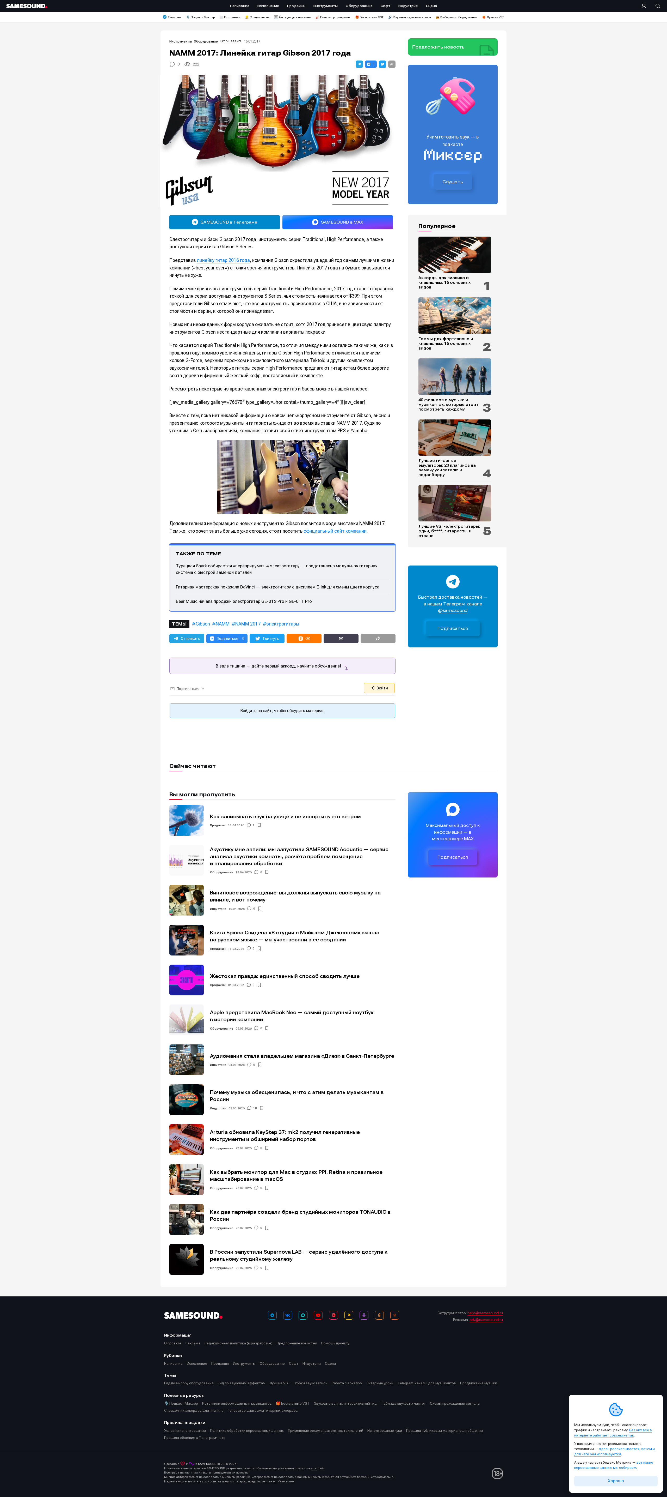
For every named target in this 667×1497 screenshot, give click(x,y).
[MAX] (303, 1315)
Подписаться (452, 628)
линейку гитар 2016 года (223, 260)
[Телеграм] (272, 1315)
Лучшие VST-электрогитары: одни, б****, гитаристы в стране (449, 531)
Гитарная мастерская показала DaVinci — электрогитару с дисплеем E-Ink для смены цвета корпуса (277, 587)
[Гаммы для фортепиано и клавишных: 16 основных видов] (454, 315)
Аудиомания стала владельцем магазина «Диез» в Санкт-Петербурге (302, 1056)
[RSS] (394, 1315)
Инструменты (180, 41)
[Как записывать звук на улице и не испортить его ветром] (186, 820)
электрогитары (282, 624)
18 (255, 1108)
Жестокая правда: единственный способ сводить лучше (285, 976)
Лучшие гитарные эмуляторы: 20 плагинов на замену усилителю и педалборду (447, 467)
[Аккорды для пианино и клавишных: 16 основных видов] (454, 255)
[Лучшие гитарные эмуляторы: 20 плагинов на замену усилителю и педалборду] (454, 437)
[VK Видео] (333, 1315)
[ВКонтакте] (287, 1315)
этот (314, 1468)
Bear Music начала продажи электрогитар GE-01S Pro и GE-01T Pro (244, 601)
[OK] (379, 1315)
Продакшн (218, 825)
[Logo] (26, 6)
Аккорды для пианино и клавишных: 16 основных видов (444, 282)
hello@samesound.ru (485, 1313)
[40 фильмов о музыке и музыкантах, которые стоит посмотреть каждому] (454, 376)
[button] (359, 64)
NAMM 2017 (248, 624)
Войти (381, 688)
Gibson (203, 624)
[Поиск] (655, 6)
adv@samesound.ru (486, 1320)
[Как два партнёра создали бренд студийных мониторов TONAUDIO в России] (186, 1219)
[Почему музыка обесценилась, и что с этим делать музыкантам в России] (186, 1099)
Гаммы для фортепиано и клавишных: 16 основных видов (445, 343)
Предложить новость (438, 47)
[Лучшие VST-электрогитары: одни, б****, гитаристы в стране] (454, 503)
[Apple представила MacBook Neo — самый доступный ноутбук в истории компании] (186, 1020)
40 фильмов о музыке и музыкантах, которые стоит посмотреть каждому (448, 405)
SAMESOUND (207, 1464)
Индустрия (218, 909)
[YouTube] (318, 1315)
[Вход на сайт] (645, 6)
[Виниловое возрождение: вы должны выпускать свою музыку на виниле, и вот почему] (186, 900)
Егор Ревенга (231, 41)
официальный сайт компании (335, 531)
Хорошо (616, 1481)
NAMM (223, 624)
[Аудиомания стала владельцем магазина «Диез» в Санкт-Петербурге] (186, 1059)
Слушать (453, 181)
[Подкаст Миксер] (364, 1315)
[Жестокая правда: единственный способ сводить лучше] (186, 980)
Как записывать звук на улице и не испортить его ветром (285, 817)
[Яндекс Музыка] (348, 1315)
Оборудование (206, 41)
